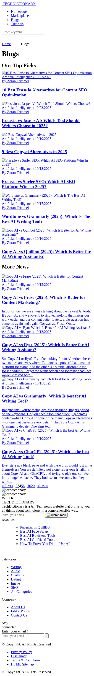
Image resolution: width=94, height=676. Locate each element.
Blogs (15, 20)
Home (6, 44)
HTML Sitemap (22, 664)
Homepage (19, 11)
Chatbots (17, 575)
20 (33, 486)
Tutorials (17, 24)
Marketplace (20, 16)
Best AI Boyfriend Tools (37, 535)
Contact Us (19, 615)
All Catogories (21, 591)
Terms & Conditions (25, 660)
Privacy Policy (21, 652)
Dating (16, 579)
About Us (18, 607)
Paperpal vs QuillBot (35, 527)
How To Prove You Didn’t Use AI (45, 544)
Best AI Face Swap (34, 531)
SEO (14, 587)
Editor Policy (20, 611)
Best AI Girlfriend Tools (37, 540)
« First (6, 486)
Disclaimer (18, 656)
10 (29, 486)
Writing (16, 567)
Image (15, 583)
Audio (15, 571)
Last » (43, 486)
